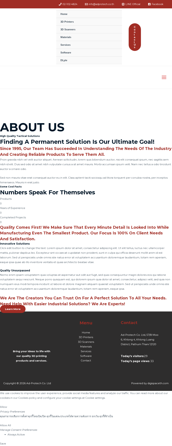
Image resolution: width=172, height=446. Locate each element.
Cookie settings (95, 397)
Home (86, 332)
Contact (86, 360)
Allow (3, 406)
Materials (86, 346)
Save (3, 443)
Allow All (5, 425)
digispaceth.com (158, 383)
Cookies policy (27, 397)
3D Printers (86, 337)
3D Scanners (86, 341)
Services (86, 351)
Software (86, 356)
